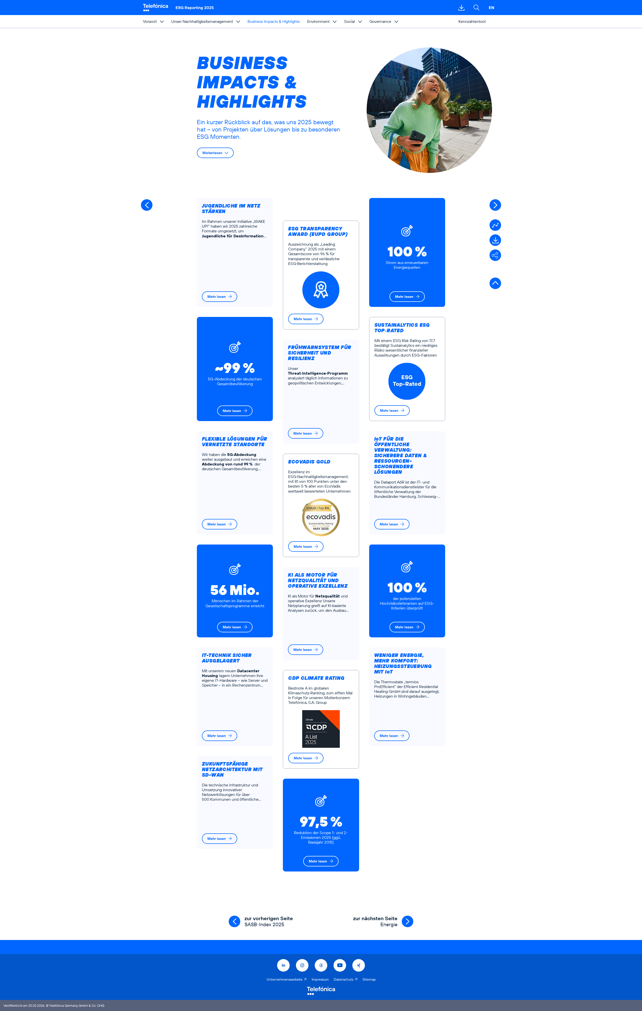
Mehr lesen (216, 296)
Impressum (320, 979)
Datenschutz (343, 979)
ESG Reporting (195, 7)
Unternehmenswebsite (284, 979)
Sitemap (369, 979)
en (491, 7)
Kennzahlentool (472, 21)
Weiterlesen (212, 153)
